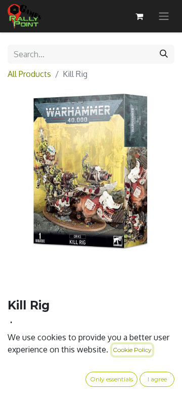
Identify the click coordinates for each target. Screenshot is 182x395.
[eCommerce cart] (139, 16)
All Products (29, 74)
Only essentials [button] (111, 379)
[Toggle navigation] (163, 16)
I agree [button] (157, 379)
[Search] (163, 54)
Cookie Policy (132, 349)
